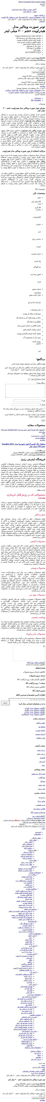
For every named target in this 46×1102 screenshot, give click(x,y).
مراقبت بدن (32, 874)
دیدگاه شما (40, 383)
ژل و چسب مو (27, 1011)
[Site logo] (42, 4)
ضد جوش (41, 785)
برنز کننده (28, 885)
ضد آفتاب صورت (26, 895)
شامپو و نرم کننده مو (25, 999)
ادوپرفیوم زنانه (27, 846)
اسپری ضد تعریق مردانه (23, 1025)
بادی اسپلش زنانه (26, 1019)
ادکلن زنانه (28, 842)
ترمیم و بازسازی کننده (24, 901)
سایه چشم (28, 944)
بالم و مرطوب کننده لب (23, 974)
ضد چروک (28, 899)
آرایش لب (33, 972)
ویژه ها (34, 866)
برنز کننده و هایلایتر (25, 970)
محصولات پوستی (34, 17)
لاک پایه (29, 990)
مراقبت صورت (31, 889)
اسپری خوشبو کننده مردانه (22, 1029)
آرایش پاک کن (27, 925)
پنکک (30, 960)
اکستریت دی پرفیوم (25, 868)
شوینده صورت (27, 929)
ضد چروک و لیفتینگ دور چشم (21, 915)
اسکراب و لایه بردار (25, 931)
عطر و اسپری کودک (25, 870)
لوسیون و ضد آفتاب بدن (23, 881)
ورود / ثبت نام (36, 1059)
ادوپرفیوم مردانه (26, 856)
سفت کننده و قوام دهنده (23, 893)
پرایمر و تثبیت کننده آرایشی (22, 968)
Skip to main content (38, 2)
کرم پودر (42, 761)
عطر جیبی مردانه (26, 864)
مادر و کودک (40, 738)
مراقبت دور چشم (30, 909)
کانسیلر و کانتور (26, 964)
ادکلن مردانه (28, 852)
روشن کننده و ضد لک (24, 897)
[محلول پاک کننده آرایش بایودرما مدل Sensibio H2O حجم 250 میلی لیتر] (23, 432)
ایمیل (42, 405)
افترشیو (29, 1045)
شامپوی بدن (28, 883)
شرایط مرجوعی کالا (38, 812)
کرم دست (28, 879)
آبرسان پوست (40, 734)
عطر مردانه (32, 850)
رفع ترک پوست (27, 876)
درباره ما (42, 797)
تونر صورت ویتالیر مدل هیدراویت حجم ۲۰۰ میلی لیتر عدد (22, 67)
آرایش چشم (32, 935)
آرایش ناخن (33, 984)
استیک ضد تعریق (26, 1037)
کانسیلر (42, 758)
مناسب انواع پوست (26, 92)
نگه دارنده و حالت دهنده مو (27, 1007)
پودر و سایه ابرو (26, 948)
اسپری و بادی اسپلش (29, 1017)
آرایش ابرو (33, 946)
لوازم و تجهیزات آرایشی (24, 956)
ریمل (43, 765)
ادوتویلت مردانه (26, 854)
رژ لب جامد (41, 754)
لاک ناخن (29, 992)
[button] (38, 436)
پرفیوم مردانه (27, 858)
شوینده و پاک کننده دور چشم (22, 917)
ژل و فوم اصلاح (26, 1041)
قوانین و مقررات (39, 809)
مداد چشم (28, 940)
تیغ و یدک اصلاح (26, 1043)
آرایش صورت (32, 954)
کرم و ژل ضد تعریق (25, 1035)
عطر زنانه (33, 840)
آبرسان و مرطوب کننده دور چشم (20, 911)
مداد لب (29, 982)
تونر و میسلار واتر (26, 923)
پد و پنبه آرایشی (26, 966)
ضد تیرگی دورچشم (38, 774)
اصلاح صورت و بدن (30, 1039)
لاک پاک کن (28, 988)
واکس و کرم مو (26, 1013)
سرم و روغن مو (26, 1001)
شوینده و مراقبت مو (29, 997)
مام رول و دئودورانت (29, 1031)
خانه (43, 17)
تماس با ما (41, 801)
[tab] (37, 98)
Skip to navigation (25, 2)
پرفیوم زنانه (28, 848)
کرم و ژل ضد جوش (25, 905)
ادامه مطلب (41, 490)
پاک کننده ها (23, 17)
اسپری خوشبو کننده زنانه (23, 1027)
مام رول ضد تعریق (25, 1033)
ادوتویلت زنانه (27, 844)
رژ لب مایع (41, 750)
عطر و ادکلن (40, 723)
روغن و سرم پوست (25, 907)
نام (43, 401)
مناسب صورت (14, 92)
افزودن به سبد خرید (38, 72)
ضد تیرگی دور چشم (25, 913)
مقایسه (38, 1057)
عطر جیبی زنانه (26, 862)
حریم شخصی (40, 805)
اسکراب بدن (28, 887)
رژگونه (29, 962)
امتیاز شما (41, 379)
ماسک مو (42, 727)
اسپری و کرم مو (26, 1003)
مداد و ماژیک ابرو (26, 950)
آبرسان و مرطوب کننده (24, 891)
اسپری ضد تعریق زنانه (24, 1023)
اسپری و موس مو (26, 1009)
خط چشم (28, 942)
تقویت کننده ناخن (26, 986)
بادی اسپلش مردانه (25, 1021)
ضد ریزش (41, 789)
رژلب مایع (28, 978)
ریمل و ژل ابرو (27, 952)
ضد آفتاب (41, 777)
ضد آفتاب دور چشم (25, 919)
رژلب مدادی (28, 980)
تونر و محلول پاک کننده (9, 17)
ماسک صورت (40, 730)
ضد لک (42, 781)
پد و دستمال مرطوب (25, 927)
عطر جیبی (33, 860)
